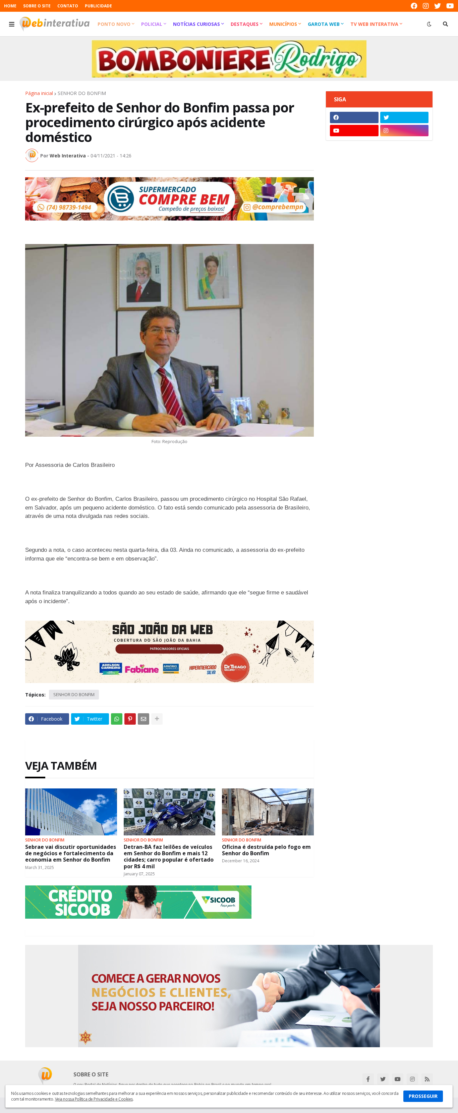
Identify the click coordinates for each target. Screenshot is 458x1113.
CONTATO (67, 6)
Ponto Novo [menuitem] (114, 24)
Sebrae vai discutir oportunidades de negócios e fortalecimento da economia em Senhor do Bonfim (70, 853)
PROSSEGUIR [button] (423, 1096)
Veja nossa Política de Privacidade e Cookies (94, 1099)
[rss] (427, 1079)
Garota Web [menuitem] (324, 24)
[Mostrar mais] (157, 719)
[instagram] (426, 6)
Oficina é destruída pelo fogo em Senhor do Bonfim (266, 850)
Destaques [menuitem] (245, 24)
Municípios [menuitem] (283, 24)
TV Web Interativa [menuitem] (374, 24)
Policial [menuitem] (151, 24)
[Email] (143, 719)
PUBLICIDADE (98, 6)
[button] (11, 24)
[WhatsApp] (116, 719)
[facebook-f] (368, 1079)
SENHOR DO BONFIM (82, 93)
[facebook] (414, 6)
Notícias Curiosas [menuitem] (196, 24)
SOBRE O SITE (37, 6)
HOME (10, 6)
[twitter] (437, 6)
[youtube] (450, 6)
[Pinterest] (130, 719)
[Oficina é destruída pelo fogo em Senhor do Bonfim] (268, 811)
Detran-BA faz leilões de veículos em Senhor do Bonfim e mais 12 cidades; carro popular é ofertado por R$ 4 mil (169, 857)
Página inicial (39, 93)
